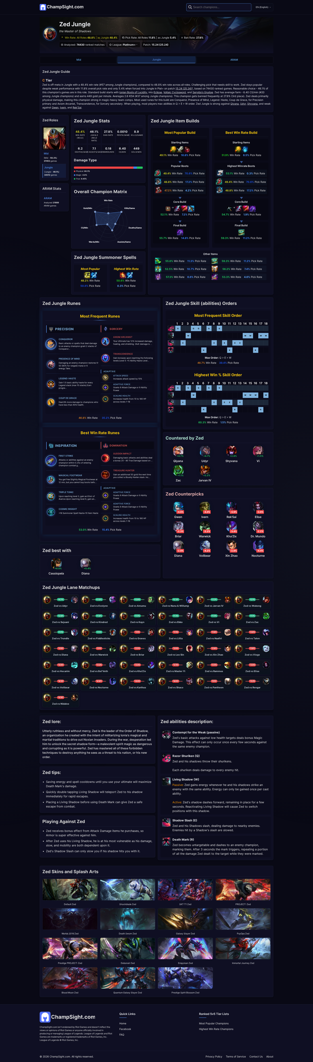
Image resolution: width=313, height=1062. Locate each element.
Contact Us (256, 1056)
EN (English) (262, 7)
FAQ (121, 1034)
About (269, 1056)
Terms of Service (236, 1056)
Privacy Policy (214, 1056)
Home (122, 1023)
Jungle (156, 59)
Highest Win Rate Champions (216, 1028)
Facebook (125, 1028)
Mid (78, 59)
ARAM (234, 59)
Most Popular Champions (214, 1023)
